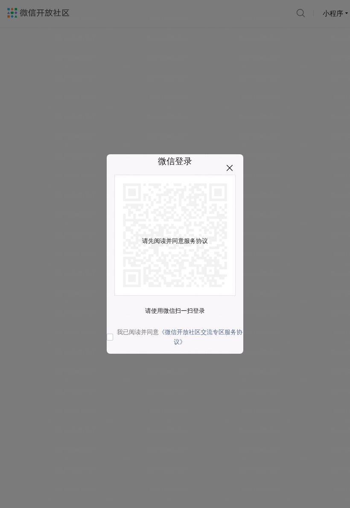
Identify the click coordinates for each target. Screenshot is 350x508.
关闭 (229, 168)
